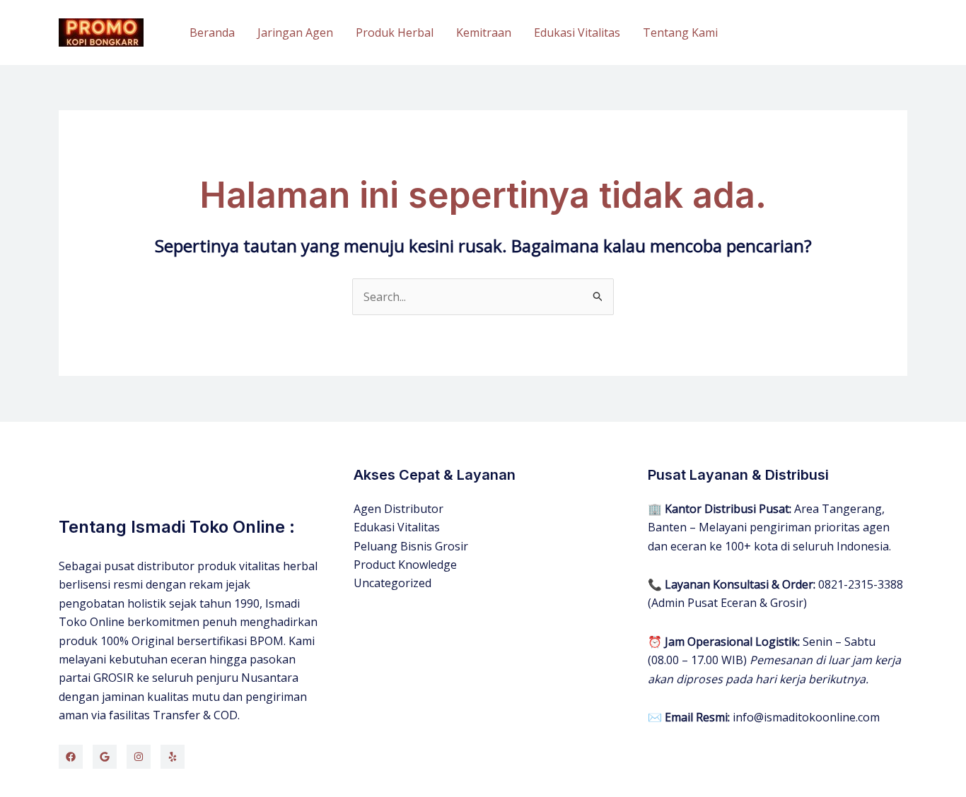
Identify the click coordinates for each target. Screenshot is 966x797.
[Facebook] (71, 757)
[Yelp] (173, 757)
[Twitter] (105, 757)
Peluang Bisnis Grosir (411, 546)
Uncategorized (392, 583)
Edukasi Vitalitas (577, 32)
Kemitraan (483, 32)
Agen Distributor (398, 508)
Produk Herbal (394, 32)
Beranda (212, 32)
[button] (825, 32)
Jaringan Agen (295, 32)
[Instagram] (139, 757)
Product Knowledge (405, 564)
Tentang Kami (680, 32)
